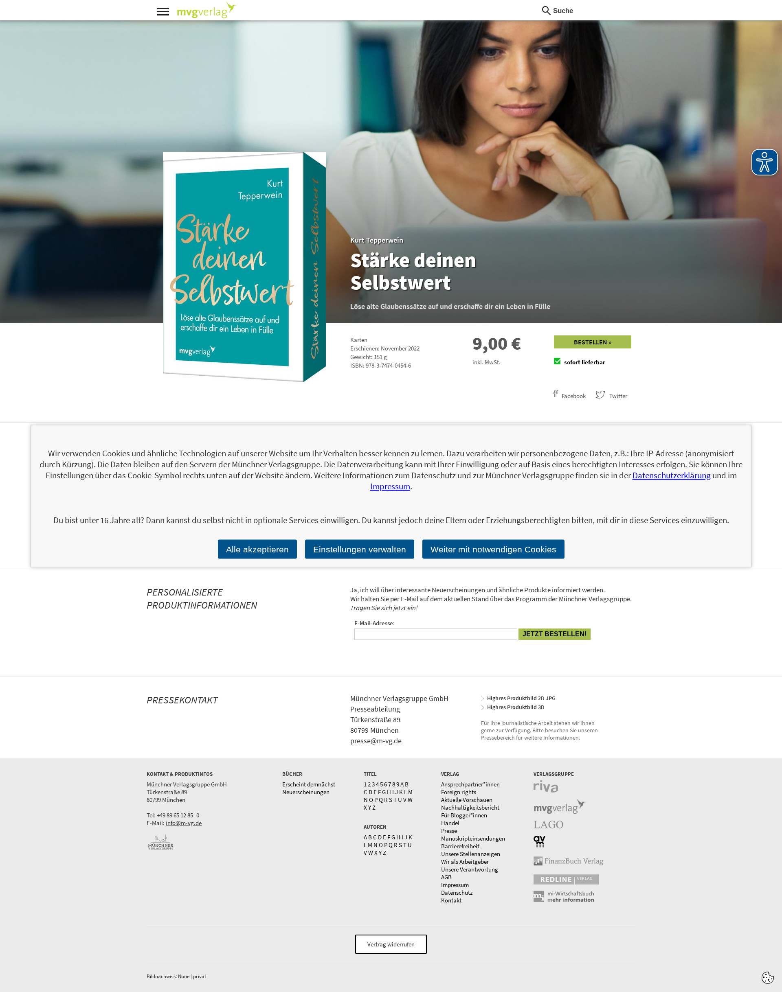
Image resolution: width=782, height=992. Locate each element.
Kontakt (451, 900)
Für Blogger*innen (464, 815)
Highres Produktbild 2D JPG (521, 698)
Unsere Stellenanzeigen (470, 854)
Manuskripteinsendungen (473, 838)
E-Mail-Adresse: (374, 623)
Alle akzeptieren (257, 549)
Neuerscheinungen (305, 792)
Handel (450, 823)
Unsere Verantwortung (469, 869)
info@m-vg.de (184, 823)
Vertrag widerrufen (391, 944)
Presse (449, 830)
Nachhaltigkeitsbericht (470, 807)
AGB (446, 877)
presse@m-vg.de (376, 740)
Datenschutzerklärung (672, 475)
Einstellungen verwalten (359, 549)
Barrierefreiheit (460, 846)
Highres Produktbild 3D (516, 707)
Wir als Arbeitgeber (465, 861)
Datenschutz (456, 892)
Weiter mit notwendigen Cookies (493, 549)
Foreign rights (458, 792)
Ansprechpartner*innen (470, 784)
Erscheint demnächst (308, 784)
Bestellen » (592, 342)
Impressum (455, 885)
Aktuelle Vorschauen (466, 800)
